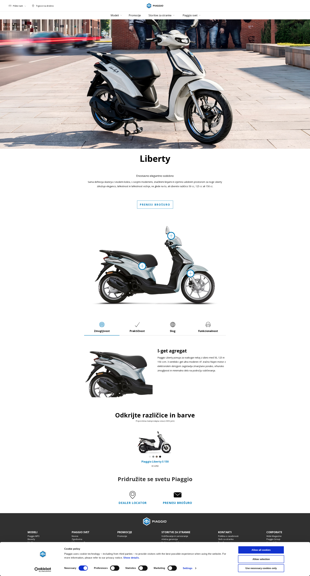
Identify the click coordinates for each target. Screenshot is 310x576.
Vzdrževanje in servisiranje (174, 536)
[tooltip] (149, 457)
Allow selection (261, 559)
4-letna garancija (169, 539)
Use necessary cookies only (261, 568)
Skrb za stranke (226, 539)
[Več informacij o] (190, 273)
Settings (187, 568)
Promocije (122, 536)
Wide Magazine (274, 536)
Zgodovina (77, 539)
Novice (75, 536)
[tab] (102, 327)
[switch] (114, 568)
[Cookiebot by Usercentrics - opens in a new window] (43, 569)
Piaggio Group (273, 539)
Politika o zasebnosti (228, 536)
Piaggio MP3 (33, 536)
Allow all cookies (261, 550)
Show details (131, 557)
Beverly (31, 539)
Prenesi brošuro (155, 204)
